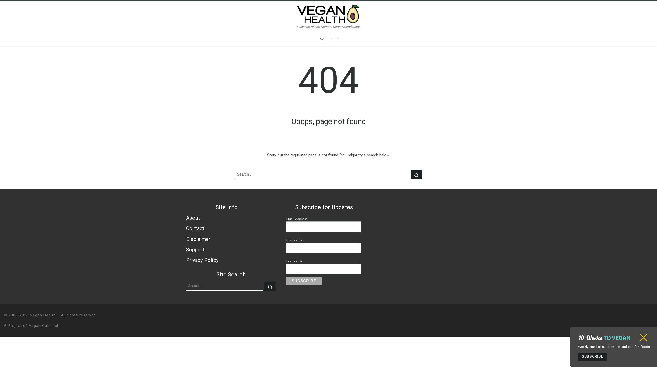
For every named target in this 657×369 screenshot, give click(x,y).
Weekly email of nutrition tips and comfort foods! (614, 347)
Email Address (297, 219)
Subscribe (593, 356)
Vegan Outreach (44, 325)
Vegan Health (43, 315)
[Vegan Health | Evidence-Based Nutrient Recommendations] (328, 13)
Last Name (294, 261)
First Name (294, 240)
